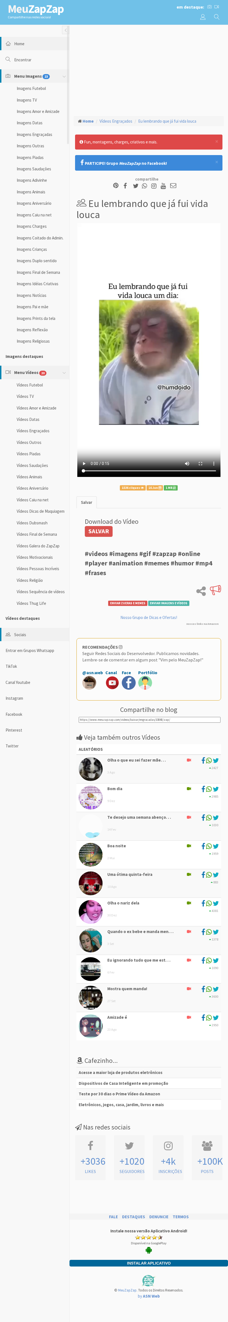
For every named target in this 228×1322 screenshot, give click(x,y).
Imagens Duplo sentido (37, 260)
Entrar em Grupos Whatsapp (30, 650)
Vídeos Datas (28, 419)
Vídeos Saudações (32, 465)
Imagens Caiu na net (34, 215)
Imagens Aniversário (34, 203)
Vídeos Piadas (29, 453)
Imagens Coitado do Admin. (40, 238)
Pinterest (14, 730)
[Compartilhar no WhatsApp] (146, 186)
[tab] (86, 502)
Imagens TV (27, 100)
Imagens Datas (30, 122)
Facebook (14, 714)
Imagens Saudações (34, 168)
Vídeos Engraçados (33, 430)
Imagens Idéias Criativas (37, 283)
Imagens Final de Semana (38, 272)
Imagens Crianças (32, 249)
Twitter (12, 746)
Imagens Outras (30, 145)
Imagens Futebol (31, 88)
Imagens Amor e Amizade (38, 111)
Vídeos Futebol (30, 385)
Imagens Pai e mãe (32, 306)
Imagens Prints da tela (36, 318)
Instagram (14, 698)
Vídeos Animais (29, 476)
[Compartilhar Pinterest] (115, 186)
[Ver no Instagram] (154, 186)
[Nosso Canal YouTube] (164, 186)
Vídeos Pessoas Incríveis (38, 568)
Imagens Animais (31, 191)
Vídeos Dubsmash (32, 522)
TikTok (11, 666)
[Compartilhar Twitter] (137, 186)
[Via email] (173, 186)
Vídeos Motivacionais (35, 557)
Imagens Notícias (31, 295)
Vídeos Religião (30, 580)
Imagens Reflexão (32, 329)
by (149, 1296)
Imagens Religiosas (33, 341)
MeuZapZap (127, 1290)
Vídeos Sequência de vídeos (41, 591)
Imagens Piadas (30, 157)
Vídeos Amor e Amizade (36, 408)
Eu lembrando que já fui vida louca (167, 121)
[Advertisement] (149, 69)
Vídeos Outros (29, 442)
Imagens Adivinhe (32, 180)
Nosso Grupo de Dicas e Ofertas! (148, 617)
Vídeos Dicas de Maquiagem (41, 511)
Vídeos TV (25, 396)
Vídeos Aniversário (32, 488)
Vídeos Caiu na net (33, 499)
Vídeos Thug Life (31, 603)
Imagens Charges (32, 226)
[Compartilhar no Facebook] (127, 186)
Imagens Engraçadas (34, 134)
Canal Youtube (18, 682)
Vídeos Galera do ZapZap (38, 545)
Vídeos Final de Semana (37, 534)
